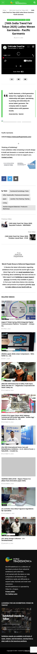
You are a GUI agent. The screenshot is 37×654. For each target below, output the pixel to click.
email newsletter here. (26, 272)
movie (28, 20)
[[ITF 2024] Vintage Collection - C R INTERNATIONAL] (18, 526)
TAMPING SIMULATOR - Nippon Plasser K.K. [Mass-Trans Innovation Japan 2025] (16, 480)
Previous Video (6, 219)
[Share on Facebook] (3, 178)
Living (5, 203)
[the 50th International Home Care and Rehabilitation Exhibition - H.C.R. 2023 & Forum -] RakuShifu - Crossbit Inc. (18, 449)
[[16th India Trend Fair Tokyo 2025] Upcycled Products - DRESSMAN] (4, 224)
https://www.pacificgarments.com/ (19, 137)
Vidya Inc (27, 651)
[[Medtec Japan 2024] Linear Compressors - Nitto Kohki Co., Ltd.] (18, 341)
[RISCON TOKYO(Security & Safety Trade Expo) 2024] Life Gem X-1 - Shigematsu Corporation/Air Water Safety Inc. (18, 385)
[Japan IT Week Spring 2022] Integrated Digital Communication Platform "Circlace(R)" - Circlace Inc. (17, 324)
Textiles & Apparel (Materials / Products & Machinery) (15, 208)
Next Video (32, 232)
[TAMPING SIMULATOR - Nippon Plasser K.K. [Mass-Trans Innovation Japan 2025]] (18, 466)
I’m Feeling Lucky (11, 594)
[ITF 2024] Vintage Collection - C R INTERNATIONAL (12, 539)
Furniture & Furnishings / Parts (19, 191)
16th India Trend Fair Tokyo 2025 (18, 10)
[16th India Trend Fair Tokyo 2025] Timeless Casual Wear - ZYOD (16, 237)
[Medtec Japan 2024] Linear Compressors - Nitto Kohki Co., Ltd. (17, 355)
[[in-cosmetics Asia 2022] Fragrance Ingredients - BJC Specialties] (18, 496)
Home (4, 10)
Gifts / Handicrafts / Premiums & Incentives (16, 195)
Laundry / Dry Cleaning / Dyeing (19, 199)
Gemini (21, 114)
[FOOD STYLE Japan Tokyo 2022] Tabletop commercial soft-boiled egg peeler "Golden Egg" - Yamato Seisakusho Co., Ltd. (18, 417)
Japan (4, 199)
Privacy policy (10, 591)
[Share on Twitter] (9, 178)
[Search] (34, 2)
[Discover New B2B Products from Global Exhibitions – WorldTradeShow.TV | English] (18, 2)
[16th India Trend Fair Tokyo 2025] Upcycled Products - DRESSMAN (20, 224)
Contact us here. (7, 157)
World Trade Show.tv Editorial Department (18, 264)
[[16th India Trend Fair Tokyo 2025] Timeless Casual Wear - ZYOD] (33, 237)
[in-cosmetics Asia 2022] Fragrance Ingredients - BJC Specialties (17, 510)
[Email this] (15, 178)
